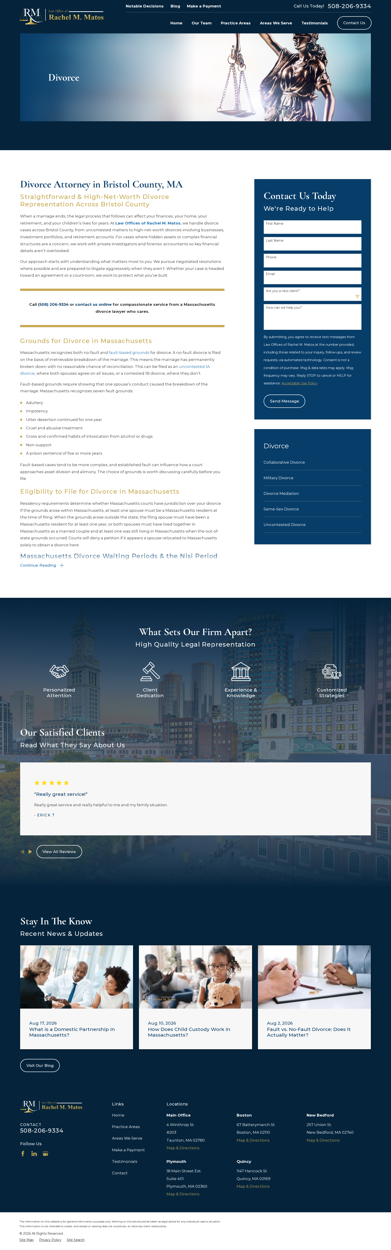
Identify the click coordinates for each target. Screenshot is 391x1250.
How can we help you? (284, 308)
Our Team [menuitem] (202, 23)
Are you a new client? (283, 291)
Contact (120, 1173)
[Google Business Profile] (45, 1153)
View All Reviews (59, 851)
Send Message (284, 401)
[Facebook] (23, 1153)
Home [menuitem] (176, 23)
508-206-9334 (349, 6)
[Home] (61, 16)
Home (118, 1115)
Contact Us (354, 23)
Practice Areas (126, 1126)
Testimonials (124, 1161)
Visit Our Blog (40, 1065)
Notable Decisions (145, 6)
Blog (175, 6)
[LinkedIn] (34, 1153)
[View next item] (30, 852)
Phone (271, 257)
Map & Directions (183, 1148)
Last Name (275, 241)
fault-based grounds (129, 352)
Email (270, 274)
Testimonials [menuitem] (314, 23)
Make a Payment (204, 6)
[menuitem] (313, 462)
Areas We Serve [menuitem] (276, 23)
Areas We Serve (127, 1138)
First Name (275, 224)
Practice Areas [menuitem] (236, 23)
